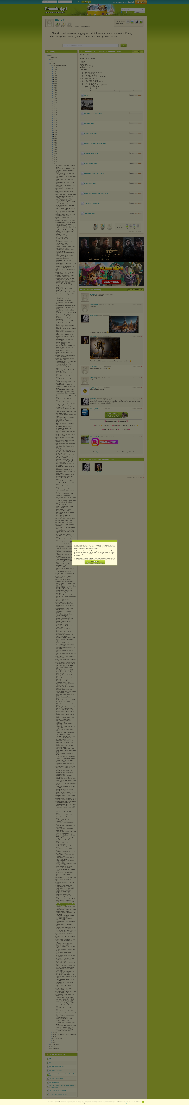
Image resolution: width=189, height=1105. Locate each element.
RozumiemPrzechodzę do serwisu (95, 562)
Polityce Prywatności (129, 1103)
